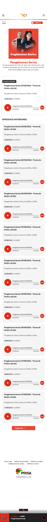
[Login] (44, 15)
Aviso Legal (8, 461)
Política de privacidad (21, 461)
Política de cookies (37, 461)
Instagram (14, 442)
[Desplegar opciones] (42, 108)
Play (44, 517)
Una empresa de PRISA (23, 471)
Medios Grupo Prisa (23, 477)
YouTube (19, 442)
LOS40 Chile (23, 15)
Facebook (28, 442)
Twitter (23, 442)
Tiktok (10, 442)
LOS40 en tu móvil (33, 464)
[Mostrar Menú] (3, 15)
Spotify (32, 442)
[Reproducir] (7, 107)
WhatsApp (37, 442)
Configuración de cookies (16, 464)
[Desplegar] (23, 510)
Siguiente (19, 428)
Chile (4, 23)
